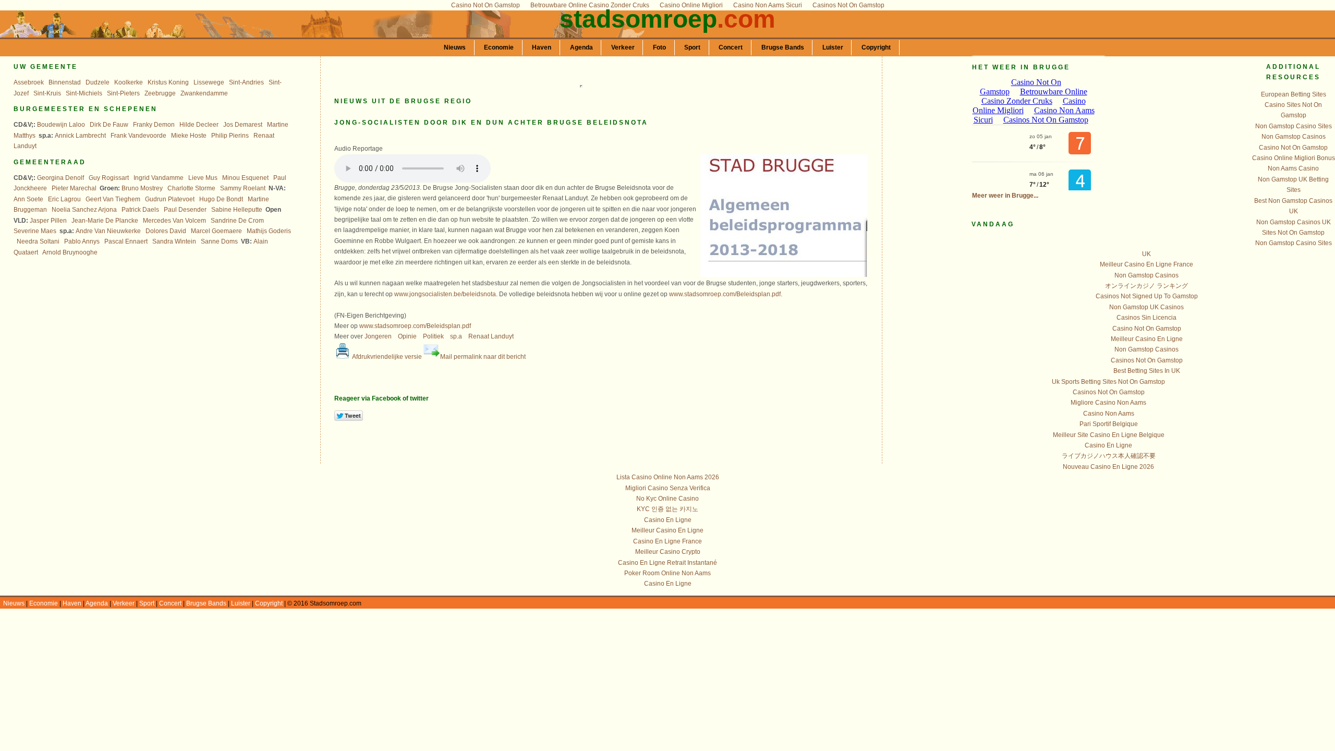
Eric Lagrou (64, 199)
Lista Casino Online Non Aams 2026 (667, 477)
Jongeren (378, 336)
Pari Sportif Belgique (1108, 424)
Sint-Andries (246, 82)
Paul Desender (185, 209)
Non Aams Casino (1293, 168)
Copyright (876, 47)
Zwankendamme (204, 93)
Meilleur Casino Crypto (667, 551)
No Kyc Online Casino (667, 498)
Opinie (407, 336)
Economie (499, 47)
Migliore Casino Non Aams (1108, 402)
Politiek (433, 336)
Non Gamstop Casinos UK (1293, 222)
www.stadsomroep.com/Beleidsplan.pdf (725, 294)
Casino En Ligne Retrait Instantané (667, 562)
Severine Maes (35, 231)
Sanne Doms (219, 241)
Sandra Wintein (174, 241)
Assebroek (29, 82)
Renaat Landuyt (491, 336)
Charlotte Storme (191, 188)
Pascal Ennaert (126, 241)
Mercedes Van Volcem (174, 220)
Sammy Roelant (242, 188)
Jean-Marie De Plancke (104, 220)
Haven (541, 47)
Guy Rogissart (109, 177)
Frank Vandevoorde (138, 135)
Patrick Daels (140, 209)
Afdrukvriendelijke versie (386, 356)
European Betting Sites (1293, 94)
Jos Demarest (242, 124)
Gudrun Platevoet (170, 199)
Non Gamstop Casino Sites (1293, 126)
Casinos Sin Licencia (1146, 317)
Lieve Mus (202, 177)
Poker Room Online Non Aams (667, 573)
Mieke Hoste (189, 135)
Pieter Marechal (74, 188)
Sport (692, 47)
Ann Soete (28, 199)
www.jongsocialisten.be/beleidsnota (445, 294)
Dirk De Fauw (109, 124)
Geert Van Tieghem (113, 199)
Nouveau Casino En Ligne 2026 (1108, 466)
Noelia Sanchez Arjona (84, 209)
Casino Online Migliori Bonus (1293, 158)
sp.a (456, 336)
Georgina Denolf (60, 177)
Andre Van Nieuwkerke (108, 231)
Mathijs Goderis (269, 231)
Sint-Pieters (123, 93)
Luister (832, 47)
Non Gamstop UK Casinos (1146, 307)
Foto (659, 47)
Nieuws (455, 47)
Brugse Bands (782, 47)
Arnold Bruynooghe (70, 252)
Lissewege (208, 82)
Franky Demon (154, 124)
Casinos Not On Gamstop (1147, 360)
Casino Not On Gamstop (1293, 147)
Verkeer (623, 47)
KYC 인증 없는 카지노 (667, 509)
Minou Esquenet (245, 177)
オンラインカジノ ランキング (1146, 285)
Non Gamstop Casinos (1293, 136)
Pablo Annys (82, 241)
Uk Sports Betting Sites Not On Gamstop (1108, 381)
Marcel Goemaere (216, 231)
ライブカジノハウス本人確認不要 (1109, 455)
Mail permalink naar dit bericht (483, 356)
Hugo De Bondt (221, 199)
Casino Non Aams (1108, 413)
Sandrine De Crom (237, 220)
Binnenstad (64, 82)
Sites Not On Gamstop (1293, 232)
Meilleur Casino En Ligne (1147, 339)
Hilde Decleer (199, 124)
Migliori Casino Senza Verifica (667, 488)
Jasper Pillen (48, 220)
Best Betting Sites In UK (1146, 370)
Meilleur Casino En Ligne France (1146, 264)
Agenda (581, 47)
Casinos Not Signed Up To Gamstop (1147, 296)
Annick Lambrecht (80, 135)
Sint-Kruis (47, 93)
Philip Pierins (230, 135)
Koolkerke (128, 82)
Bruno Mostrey (142, 188)
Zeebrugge (160, 93)
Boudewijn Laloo (61, 124)
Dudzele (98, 82)
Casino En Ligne (1108, 445)
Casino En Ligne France (667, 541)
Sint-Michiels (84, 93)
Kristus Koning (168, 82)
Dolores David (165, 231)
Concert (731, 47)
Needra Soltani (38, 241)
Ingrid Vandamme (159, 177)
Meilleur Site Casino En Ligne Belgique (1108, 435)
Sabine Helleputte (236, 209)
